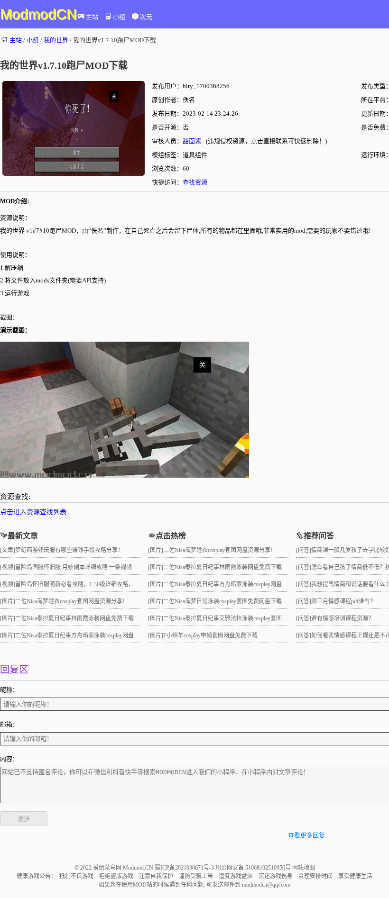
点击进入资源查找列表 (33, 512)
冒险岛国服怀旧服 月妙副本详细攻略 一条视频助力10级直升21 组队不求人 (108, 567)
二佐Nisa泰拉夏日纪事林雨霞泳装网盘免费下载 (74, 618)
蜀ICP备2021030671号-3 (185, 867)
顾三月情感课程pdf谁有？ (343, 601)
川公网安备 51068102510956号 (253, 867)
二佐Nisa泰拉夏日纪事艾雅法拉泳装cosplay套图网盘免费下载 (239, 618)
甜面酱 (192, 141)
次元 (146, 16)
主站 (92, 16)
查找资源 (195, 182)
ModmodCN (38, 14)
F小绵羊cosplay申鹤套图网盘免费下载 (210, 635)
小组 (119, 16)
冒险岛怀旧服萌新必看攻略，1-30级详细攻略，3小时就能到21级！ (98, 584)
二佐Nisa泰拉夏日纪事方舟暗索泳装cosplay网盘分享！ (83, 635)
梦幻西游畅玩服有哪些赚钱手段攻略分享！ (69, 550)
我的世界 (56, 40)
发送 (24, 819)
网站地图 (303, 867)
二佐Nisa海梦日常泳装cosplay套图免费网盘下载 (222, 601)
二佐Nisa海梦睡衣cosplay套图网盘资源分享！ (71, 601)
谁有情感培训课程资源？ (342, 618)
